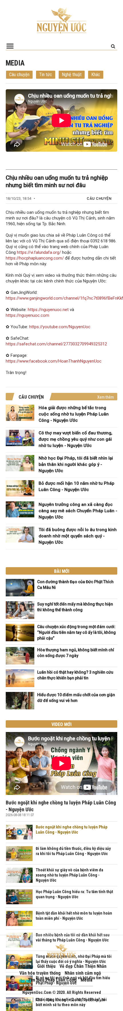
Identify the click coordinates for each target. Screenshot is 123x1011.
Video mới (61, 724)
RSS (38, 1000)
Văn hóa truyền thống (40, 973)
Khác (95, 74)
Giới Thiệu (23, 1000)
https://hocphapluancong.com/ (35, 258)
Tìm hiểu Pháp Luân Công (52, 980)
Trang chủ (23, 966)
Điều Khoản (56, 1000)
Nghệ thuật (72, 74)
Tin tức (45, 74)
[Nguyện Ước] (61, 20)
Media (86, 980)
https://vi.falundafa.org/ (39, 252)
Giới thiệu (46, 966)
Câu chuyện (19, 74)
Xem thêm (105, 397)
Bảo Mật (77, 1000)
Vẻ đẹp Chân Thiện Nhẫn (82, 966)
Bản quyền (96, 1000)
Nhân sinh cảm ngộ (83, 973)
